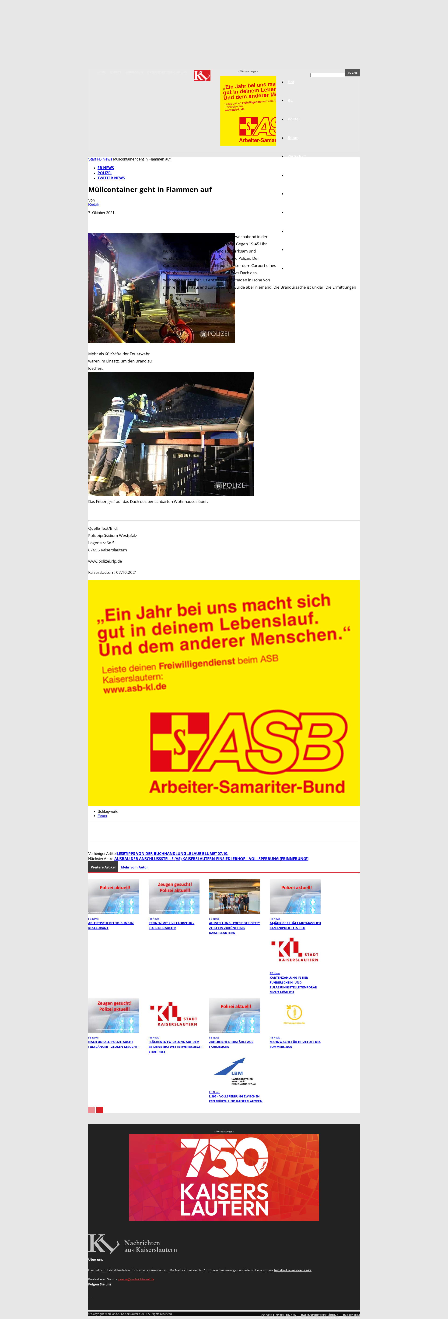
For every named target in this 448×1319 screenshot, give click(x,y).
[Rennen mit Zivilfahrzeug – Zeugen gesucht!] (174, 913)
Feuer (102, 816)
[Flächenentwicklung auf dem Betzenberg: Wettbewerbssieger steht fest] (174, 1031)
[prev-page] (91, 1110)
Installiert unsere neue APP (293, 1270)
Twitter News (111, 178)
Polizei (105, 172)
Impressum (134, 72)
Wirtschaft (297, 156)
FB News (104, 159)
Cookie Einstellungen (279, 1315)
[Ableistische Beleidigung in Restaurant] (113, 913)
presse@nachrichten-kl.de (136, 1279)
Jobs (292, 175)
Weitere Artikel (103, 867)
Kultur (293, 250)
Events (116, 72)
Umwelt (294, 212)
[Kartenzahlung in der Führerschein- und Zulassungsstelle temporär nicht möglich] (295, 967)
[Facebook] (96, 219)
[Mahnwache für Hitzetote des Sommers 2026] (295, 1031)
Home (102, 72)
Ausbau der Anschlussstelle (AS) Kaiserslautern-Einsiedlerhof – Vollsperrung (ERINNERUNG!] (211, 858)
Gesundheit (298, 231)
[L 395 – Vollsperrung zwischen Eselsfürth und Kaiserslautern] (234, 1086)
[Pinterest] (129, 219)
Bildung (295, 194)
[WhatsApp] (146, 219)
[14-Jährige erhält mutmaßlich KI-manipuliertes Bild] (295, 913)
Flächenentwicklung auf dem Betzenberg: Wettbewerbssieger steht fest (176, 1047)
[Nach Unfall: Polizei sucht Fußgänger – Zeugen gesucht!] (113, 1031)
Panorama (297, 268)
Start (92, 159)
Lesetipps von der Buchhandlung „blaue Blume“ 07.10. (172, 853)
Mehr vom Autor (134, 867)
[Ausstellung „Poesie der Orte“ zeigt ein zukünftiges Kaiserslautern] (234, 913)
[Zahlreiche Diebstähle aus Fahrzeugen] (234, 1031)
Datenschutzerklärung (167, 72)
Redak (93, 204)
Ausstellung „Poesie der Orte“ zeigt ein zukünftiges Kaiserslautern (234, 928)
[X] (112, 219)
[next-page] (99, 1110)
